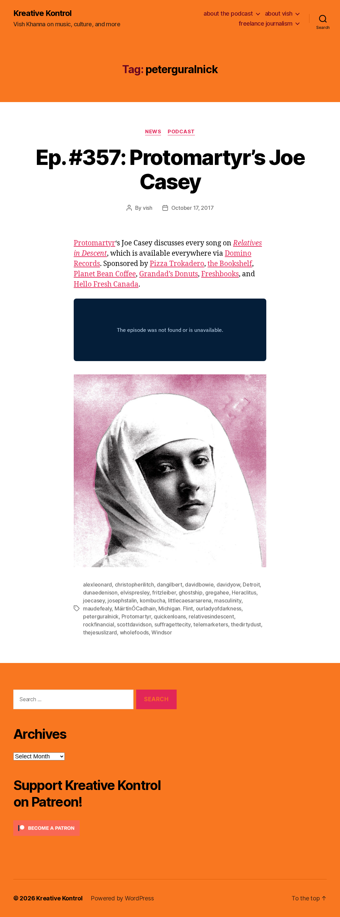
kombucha (152, 600)
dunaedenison (100, 592)
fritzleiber (164, 592)
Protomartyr (94, 243)
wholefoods (134, 632)
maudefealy (97, 608)
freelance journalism (266, 23)
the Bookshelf (230, 263)
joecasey (94, 600)
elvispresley (134, 592)
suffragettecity (172, 624)
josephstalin (122, 600)
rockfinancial (98, 624)
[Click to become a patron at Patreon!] (95, 828)
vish (147, 207)
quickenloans (170, 616)
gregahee (217, 592)
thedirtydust (246, 624)
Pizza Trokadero (177, 263)
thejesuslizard (100, 632)
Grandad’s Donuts (168, 274)
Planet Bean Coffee (105, 274)
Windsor (161, 632)
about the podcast (228, 13)
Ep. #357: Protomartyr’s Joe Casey (170, 169)
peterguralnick (101, 616)
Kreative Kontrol (42, 13)
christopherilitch (134, 584)
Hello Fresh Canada (106, 284)
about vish (279, 13)
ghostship (191, 592)
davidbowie (199, 584)
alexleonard (97, 584)
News (153, 132)
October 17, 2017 (192, 207)
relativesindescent (211, 616)
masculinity (227, 600)
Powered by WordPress (122, 898)
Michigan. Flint (175, 608)
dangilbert (169, 584)
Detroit (251, 584)
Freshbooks (220, 274)
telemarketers (210, 624)
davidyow (228, 584)
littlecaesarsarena (190, 600)
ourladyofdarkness (218, 608)
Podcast (181, 132)
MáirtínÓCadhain (135, 608)
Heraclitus (244, 592)
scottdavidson (134, 624)
